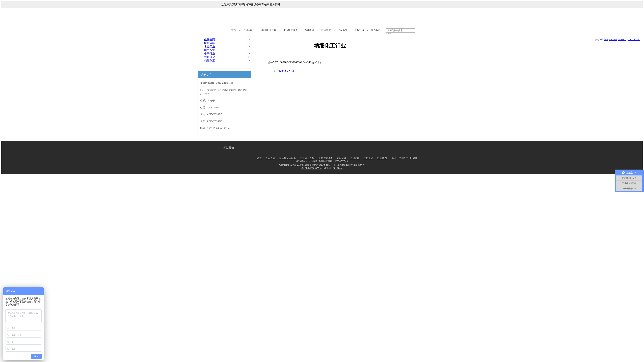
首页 (233, 30)
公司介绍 (248, 30)
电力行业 (209, 50)
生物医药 (209, 39)
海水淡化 (209, 57)
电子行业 (209, 53)
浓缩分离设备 (325, 158)
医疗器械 (209, 43)
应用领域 (326, 30)
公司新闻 (342, 30)
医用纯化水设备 (268, 30)
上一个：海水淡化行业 (281, 71)
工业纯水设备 (290, 30)
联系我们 (376, 30)
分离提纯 (309, 30)
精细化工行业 (634, 39)
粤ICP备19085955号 (311, 168)
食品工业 (209, 46)
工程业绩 (359, 30)
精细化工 (622, 39)
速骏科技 (338, 168)
